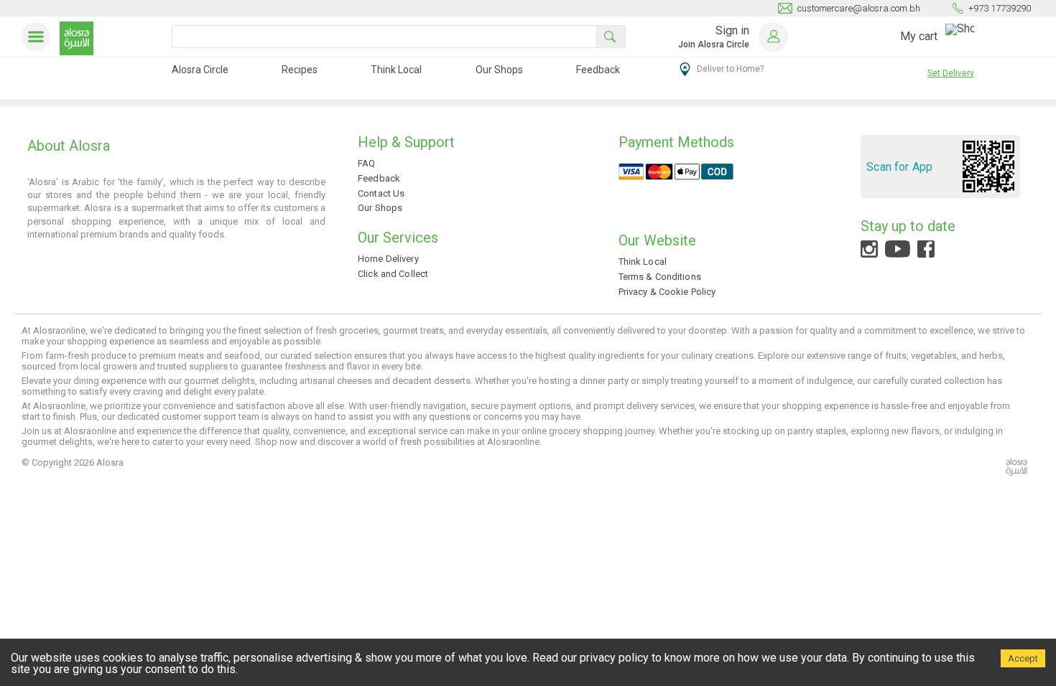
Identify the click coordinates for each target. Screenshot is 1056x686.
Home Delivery (388, 258)
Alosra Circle (200, 70)
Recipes (300, 70)
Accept (1023, 658)
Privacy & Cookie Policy (667, 291)
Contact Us (381, 193)
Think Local (396, 70)
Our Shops (499, 70)
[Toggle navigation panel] (39, 36)
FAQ (366, 163)
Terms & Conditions (660, 276)
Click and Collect (393, 273)
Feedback (598, 70)
